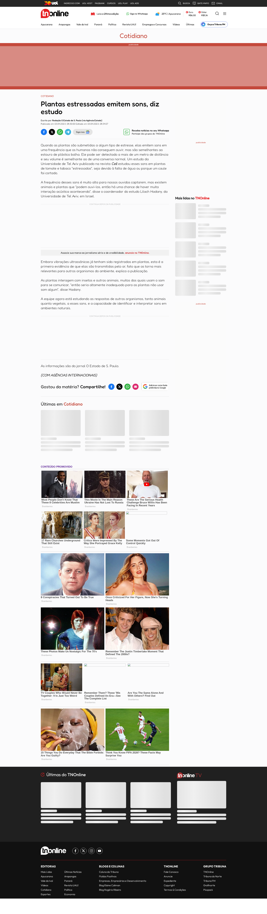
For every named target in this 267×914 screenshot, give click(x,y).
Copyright (169, 885)
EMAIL (219, 3)
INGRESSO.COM (72, 3)
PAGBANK (100, 3)
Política (112, 24)
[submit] (217, 14)
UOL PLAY (123, 3)
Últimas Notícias (73, 871)
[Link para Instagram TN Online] (91, 851)
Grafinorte (209, 885)
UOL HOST (87, 3)
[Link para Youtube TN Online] (99, 851)
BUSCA (186, 3)
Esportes (46, 894)
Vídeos (176, 24)
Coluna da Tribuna (109, 871)
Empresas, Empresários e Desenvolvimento (122, 880)
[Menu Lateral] (224, 13)
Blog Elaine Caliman (109, 885)
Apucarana (46, 24)
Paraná (98, 24)
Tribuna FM (209, 880)
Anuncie (168, 876)
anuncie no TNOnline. (137, 252)
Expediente (170, 880)
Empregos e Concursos (154, 24)
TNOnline (208, 871)
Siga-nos (80, 132)
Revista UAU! (129, 24)
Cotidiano (133, 36)
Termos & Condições (175, 889)
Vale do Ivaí (82, 24)
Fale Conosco (171, 871)
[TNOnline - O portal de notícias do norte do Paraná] (55, 14)
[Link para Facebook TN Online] (75, 851)
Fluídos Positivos (108, 876)
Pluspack (208, 889)
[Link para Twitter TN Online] (83, 851)
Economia (69, 894)
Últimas (190, 24)
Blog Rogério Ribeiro (110, 889)
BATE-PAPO (203, 3)
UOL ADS (134, 3)
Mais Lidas (46, 871)
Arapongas (64, 24)
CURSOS (111, 3)
